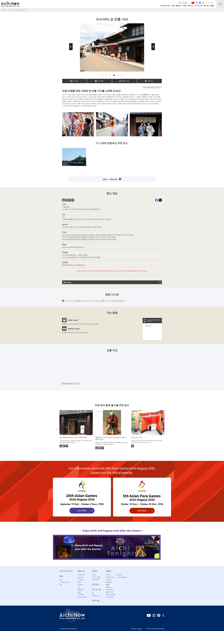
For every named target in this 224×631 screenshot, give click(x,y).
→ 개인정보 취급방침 (136, 629)
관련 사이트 (125, 80)
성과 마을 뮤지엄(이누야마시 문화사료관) (73, 437)
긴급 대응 (108, 579)
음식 (93, 593)
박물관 (79, 582)
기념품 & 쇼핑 (95, 595)
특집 (173, 5)
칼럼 (60, 584)
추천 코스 (191, 5)
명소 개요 (75, 80)
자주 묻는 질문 (109, 597)
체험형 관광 (80, 589)
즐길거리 (178, 5)
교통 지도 (150, 80)
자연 (79, 587)
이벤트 (185, 5)
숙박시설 (206, 5)
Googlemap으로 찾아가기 (153, 87)
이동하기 (108, 574)
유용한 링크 (109, 582)
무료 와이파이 (109, 589)
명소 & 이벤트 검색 (82, 597)
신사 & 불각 (80, 579)
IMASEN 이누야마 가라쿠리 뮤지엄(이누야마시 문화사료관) (110, 438)
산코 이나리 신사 (136, 437)
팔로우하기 (120, 574)
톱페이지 (4, 10)
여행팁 (212, 5)
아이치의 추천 (81, 574)
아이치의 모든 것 (165, 5)
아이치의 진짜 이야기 (64, 582)
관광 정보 (108, 587)
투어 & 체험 (80, 594)
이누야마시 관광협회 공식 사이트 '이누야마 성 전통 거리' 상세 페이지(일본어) (95, 301)
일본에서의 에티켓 (110, 594)
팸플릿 (107, 584)
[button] (70, 50)
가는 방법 (100, 80)
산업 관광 (80, 584)
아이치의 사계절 (96, 577)
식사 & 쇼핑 (198, 5)
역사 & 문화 (80, 577)
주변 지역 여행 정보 (122, 577)
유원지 (79, 592)
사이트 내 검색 (11, 10)
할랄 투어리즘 (109, 592)
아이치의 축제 (95, 579)
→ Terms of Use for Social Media (154, 629)
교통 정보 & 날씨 (110, 577)
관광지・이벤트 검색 (110, 179)
